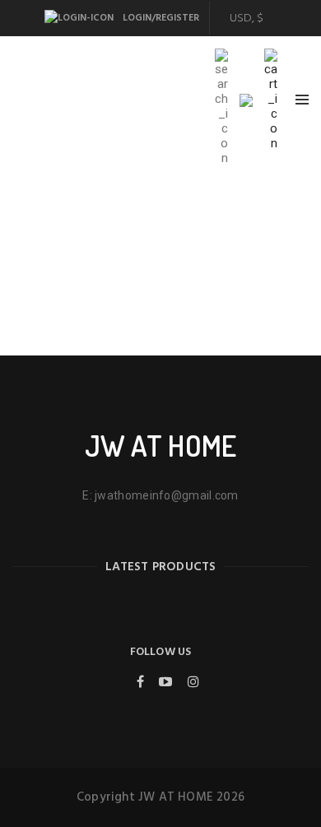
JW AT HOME (161, 445)
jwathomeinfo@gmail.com (167, 495)
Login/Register (159, 18)
